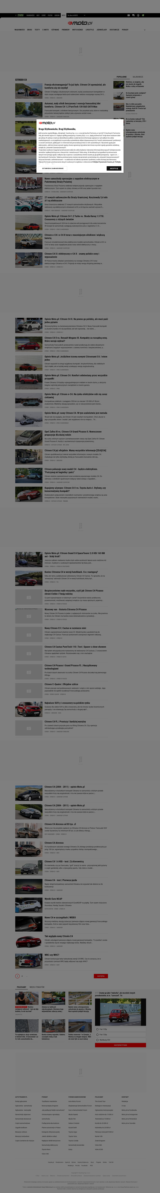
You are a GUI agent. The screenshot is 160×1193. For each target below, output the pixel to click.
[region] (80, 146)
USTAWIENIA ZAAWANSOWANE (52, 168)
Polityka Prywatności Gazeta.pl (103, 162)
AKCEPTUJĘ (114, 168)
